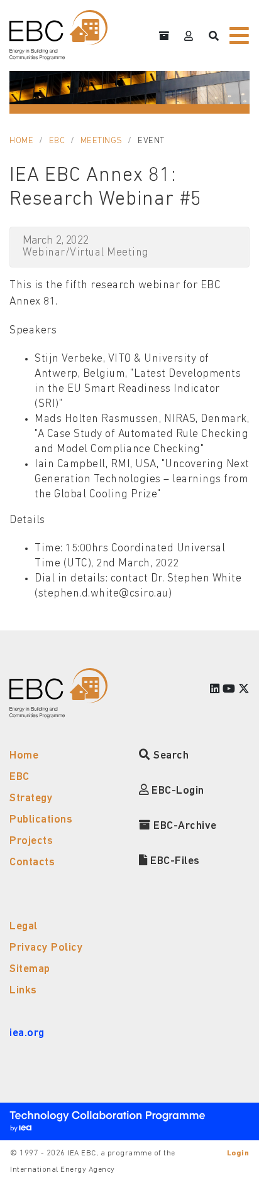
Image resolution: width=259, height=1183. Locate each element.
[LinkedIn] (215, 689)
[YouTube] (229, 689)
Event (151, 141)
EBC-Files (174, 861)
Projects (31, 841)
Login (238, 1153)
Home (21, 141)
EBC (57, 141)
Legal (23, 926)
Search (170, 755)
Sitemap (29, 969)
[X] (244, 689)
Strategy (31, 798)
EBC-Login (176, 791)
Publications (40, 819)
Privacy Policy (46, 948)
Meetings (101, 141)
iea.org (27, 1033)
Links (23, 990)
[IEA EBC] (58, 35)
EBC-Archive (184, 826)
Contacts (32, 862)
